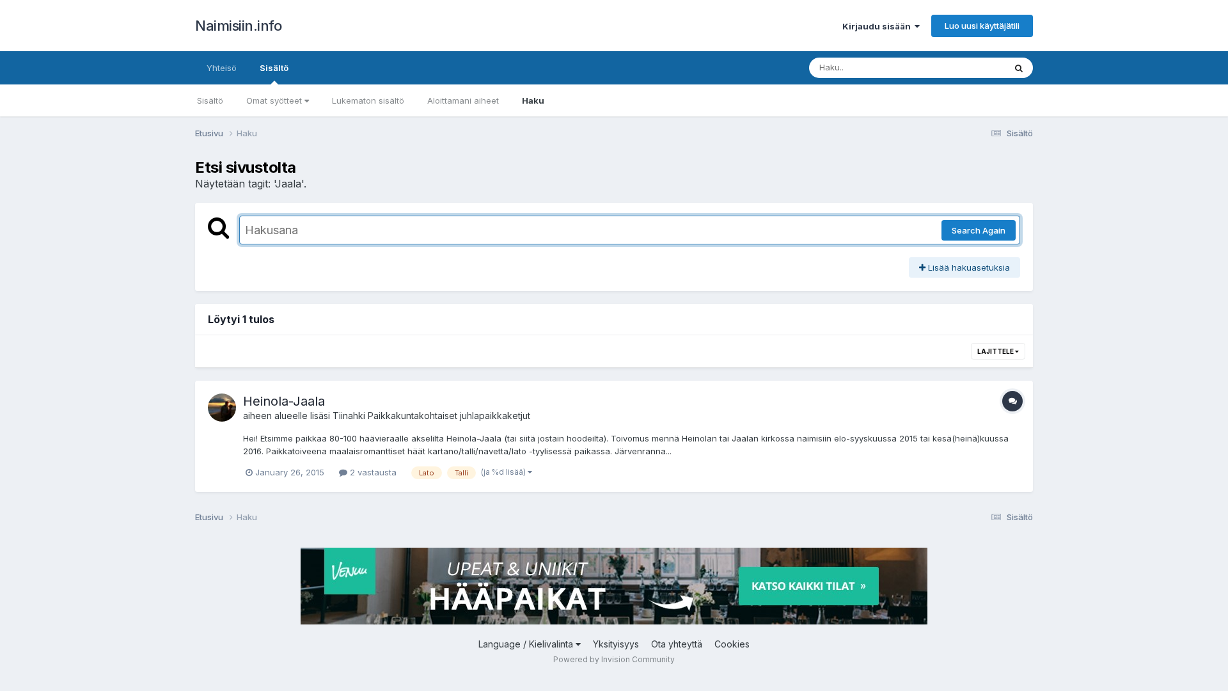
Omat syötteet (275, 100)
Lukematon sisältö (368, 100)
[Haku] (1019, 68)
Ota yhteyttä (676, 644)
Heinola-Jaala (284, 401)
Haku (533, 100)
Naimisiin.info (238, 25)
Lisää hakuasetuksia (967, 267)
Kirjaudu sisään (878, 26)
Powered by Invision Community (614, 659)
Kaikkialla (970, 67)
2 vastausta (372, 472)
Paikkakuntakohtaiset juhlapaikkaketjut (449, 415)
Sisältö (274, 68)
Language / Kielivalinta (527, 644)
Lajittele (996, 351)
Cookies (732, 644)
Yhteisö (222, 68)
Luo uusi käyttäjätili (982, 25)
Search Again (978, 230)
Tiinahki (349, 415)
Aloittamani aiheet (463, 100)
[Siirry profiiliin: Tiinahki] (222, 407)
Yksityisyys (616, 644)
